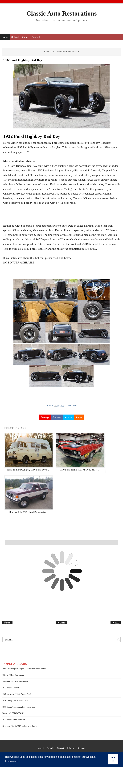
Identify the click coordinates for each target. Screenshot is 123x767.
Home (5, 37)
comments (72, 405)
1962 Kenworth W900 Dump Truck (17, 694)
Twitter (69, 417)
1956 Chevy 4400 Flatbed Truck (15, 700)
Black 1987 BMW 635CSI (13, 713)
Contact (36, 37)
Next (115, 622)
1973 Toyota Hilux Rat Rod (13, 720)
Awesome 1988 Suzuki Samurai (15, 681)
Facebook (57, 417)
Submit (15, 37)
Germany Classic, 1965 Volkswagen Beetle (19, 726)
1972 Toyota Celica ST (11, 688)
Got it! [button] (113, 759)
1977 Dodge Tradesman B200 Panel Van (18, 707)
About (25, 37)
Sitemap (81, 748)
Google (46, 417)
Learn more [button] (11, 761)
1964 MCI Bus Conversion (13, 675)
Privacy (70, 748)
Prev (7, 622)
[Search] (119, 641)
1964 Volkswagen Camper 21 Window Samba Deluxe (24, 669)
